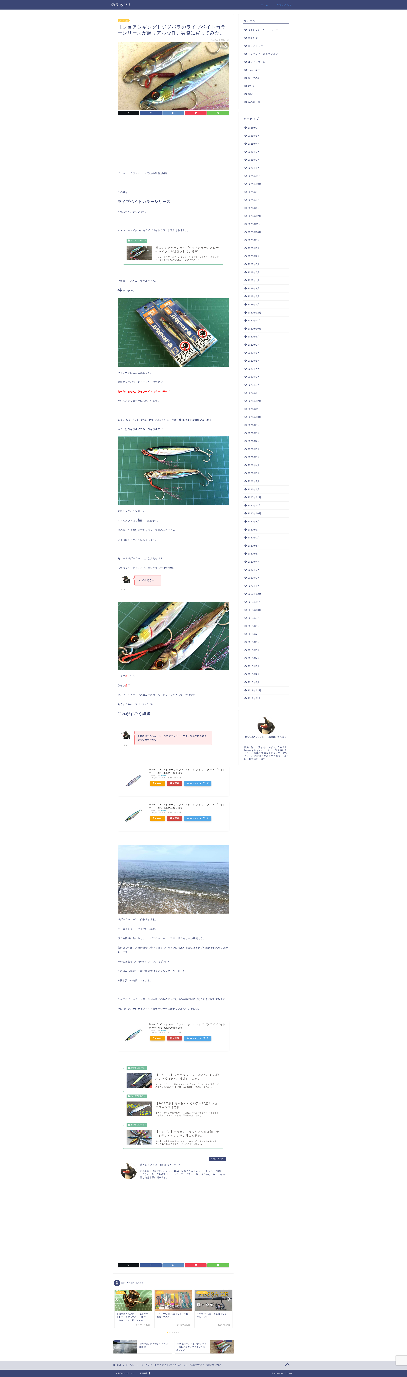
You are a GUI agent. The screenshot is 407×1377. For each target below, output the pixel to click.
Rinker (163, 775)
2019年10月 (254, 610)
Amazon (157, 783)
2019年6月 (254, 642)
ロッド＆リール (257, 62)
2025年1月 (254, 168)
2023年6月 (254, 264)
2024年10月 (254, 184)
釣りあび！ (121, 4)
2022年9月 (254, 336)
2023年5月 (254, 272)
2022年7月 (254, 344)
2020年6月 (254, 545)
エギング (253, 38)
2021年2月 (254, 481)
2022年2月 (254, 385)
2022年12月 (254, 312)
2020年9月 (254, 521)
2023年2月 (254, 296)
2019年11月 (254, 602)
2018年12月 (254, 690)
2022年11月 (254, 320)
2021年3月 (254, 473)
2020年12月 (254, 497)
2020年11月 (254, 505)
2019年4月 (254, 658)
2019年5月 (254, 650)
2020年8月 (254, 529)
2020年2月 (254, 577)
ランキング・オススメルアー (264, 54)
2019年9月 (254, 618)
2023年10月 (254, 232)
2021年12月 (254, 401)
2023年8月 (254, 248)
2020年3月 (254, 569)
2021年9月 (254, 425)
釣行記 (251, 86)
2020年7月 (254, 537)
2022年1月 (254, 393)
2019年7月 (254, 634)
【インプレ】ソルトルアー (263, 29)
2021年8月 (254, 433)
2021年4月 (254, 465)
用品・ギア (254, 70)
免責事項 (143, 1373)
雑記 (250, 94)
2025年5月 (254, 135)
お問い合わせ (284, 4)
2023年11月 (254, 224)
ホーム (265, 4)
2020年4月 (254, 561)
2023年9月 (254, 240)
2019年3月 (254, 666)
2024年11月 (254, 176)
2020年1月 (254, 586)
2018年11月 (254, 698)
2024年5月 (254, 200)
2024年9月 (254, 192)
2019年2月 (254, 674)
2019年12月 (254, 593)
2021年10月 (254, 417)
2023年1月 (254, 304)
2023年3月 (254, 288)
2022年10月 (254, 328)
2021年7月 (254, 441)
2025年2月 (254, 159)
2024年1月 (254, 208)
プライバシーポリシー (125, 1373)
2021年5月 (254, 457)
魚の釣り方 (254, 102)
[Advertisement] (173, 144)
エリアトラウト (257, 45)
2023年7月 (254, 256)
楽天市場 (174, 783)
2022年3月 (254, 376)
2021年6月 (254, 449)
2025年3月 (254, 151)
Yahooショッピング (198, 783)
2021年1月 (254, 489)
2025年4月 (254, 143)
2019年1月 (254, 682)
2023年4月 (254, 280)
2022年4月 (254, 368)
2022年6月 (254, 352)
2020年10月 (254, 513)
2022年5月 (254, 360)
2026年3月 (254, 127)
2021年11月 (254, 409)
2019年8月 (254, 626)
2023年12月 (254, 216)
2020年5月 (254, 553)
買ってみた (123, 21)
